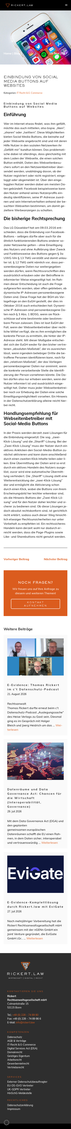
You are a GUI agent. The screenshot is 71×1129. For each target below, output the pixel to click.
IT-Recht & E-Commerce (21, 1044)
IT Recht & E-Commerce (29, 92)
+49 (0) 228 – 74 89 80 (25, 1015)
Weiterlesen (49, 842)
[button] (6, 1122)
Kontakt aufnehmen (35, 604)
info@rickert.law (25, 1022)
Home (8, 53)
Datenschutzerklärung (20, 1105)
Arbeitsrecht (14, 1059)
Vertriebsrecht (15, 1067)
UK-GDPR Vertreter (18, 1089)
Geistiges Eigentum (18, 1056)
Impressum (13, 1109)
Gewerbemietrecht (18, 1063)
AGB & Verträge (16, 1040)
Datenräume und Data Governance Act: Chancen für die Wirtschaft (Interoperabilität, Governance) (34, 797)
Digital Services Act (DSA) (22, 1048)
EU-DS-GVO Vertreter (20, 1085)
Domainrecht (14, 1052)
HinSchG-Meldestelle (19, 1093)
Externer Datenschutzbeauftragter (27, 1081)
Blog (17, 53)
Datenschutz (14, 1037)
